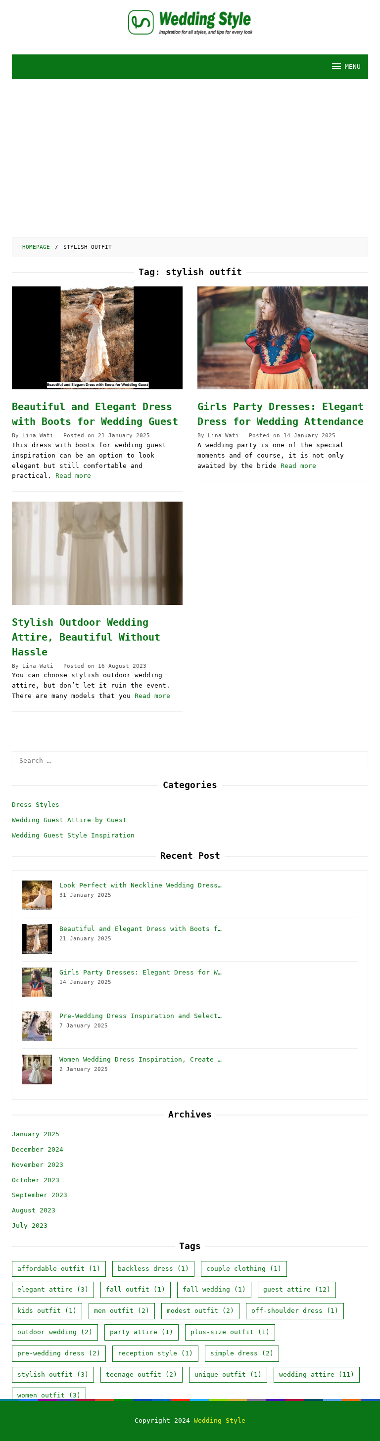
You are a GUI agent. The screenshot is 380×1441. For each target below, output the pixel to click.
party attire (141, 1332)
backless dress (153, 1268)
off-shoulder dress (294, 1310)
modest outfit (200, 1310)
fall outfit (135, 1289)
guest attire (297, 1289)
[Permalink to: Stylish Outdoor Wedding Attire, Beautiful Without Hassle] (97, 553)
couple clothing (244, 1268)
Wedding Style (219, 1420)
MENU (353, 66)
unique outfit (228, 1374)
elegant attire (53, 1289)
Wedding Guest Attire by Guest (69, 820)
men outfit (121, 1310)
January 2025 (35, 1134)
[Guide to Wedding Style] (190, 22)
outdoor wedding (55, 1332)
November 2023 (37, 1164)
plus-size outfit (230, 1332)
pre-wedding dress (58, 1353)
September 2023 (39, 1195)
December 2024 (37, 1149)
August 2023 (33, 1210)
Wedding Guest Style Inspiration (73, 835)
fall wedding (214, 1289)
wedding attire (316, 1374)
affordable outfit (58, 1268)
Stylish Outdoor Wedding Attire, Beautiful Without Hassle (86, 637)
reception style (155, 1353)
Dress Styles (35, 804)
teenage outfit (141, 1374)
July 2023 (30, 1225)
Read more (73, 475)
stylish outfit (53, 1374)
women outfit (49, 1395)
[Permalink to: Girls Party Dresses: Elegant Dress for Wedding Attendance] (282, 337)
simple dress (242, 1353)
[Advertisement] (190, 153)
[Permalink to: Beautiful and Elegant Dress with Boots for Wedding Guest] (97, 337)
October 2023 (35, 1180)
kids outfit (47, 1310)
